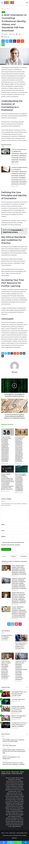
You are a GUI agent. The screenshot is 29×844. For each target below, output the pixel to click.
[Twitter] (6, 353)
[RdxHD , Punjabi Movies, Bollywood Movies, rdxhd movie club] (9, 2)
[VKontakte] (21, 353)
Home (4, 8)
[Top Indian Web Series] (5, 702)
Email (3, 530)
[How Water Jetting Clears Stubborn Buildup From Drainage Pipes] (21, 638)
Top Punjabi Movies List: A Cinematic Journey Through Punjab (19, 693)
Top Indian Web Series (18, 699)
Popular (13, 556)
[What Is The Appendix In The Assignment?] (5, 718)
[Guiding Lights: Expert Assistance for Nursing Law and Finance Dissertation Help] (5, 709)
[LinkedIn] (9, 353)
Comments (23, 556)
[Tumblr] (12, 353)
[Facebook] (2, 353)
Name (3, 524)
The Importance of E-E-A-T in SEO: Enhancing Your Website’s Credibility (19, 724)
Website (3, 536)
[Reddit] (18, 353)
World (8, 8)
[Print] (2, 356)
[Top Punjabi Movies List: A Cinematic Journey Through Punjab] (5, 694)
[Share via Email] (24, 353)
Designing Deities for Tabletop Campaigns (14, 561)
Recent (4, 556)
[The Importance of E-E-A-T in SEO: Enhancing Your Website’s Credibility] (5, 725)
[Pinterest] (15, 353)
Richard (5, 34)
